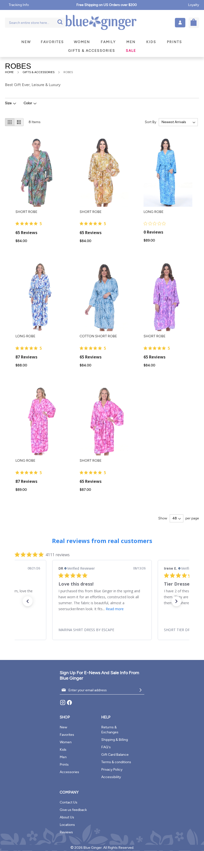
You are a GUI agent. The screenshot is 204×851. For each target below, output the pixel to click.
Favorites (67, 735)
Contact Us (68, 802)
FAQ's (106, 747)
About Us (67, 817)
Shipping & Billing (114, 740)
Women (66, 742)
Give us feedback (73, 810)
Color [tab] (28, 103)
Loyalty (193, 5)
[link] (102, 630)
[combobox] (35, 23)
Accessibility (111, 777)
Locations (67, 825)
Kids (63, 750)
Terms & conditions (116, 762)
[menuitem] (26, 42)
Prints (64, 764)
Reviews (66, 832)
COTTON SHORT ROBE (98, 336)
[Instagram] (63, 704)
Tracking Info (19, 5)
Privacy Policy (111, 769)
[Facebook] (69, 704)
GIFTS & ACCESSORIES (39, 72)
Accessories (69, 772)
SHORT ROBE (26, 212)
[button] (180, 22)
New (63, 727)
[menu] (102, 46)
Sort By (150, 122)
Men (63, 757)
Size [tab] (8, 103)
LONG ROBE (153, 212)
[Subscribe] (140, 690)
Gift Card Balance (115, 754)
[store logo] (101, 23)
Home (9, 72)
